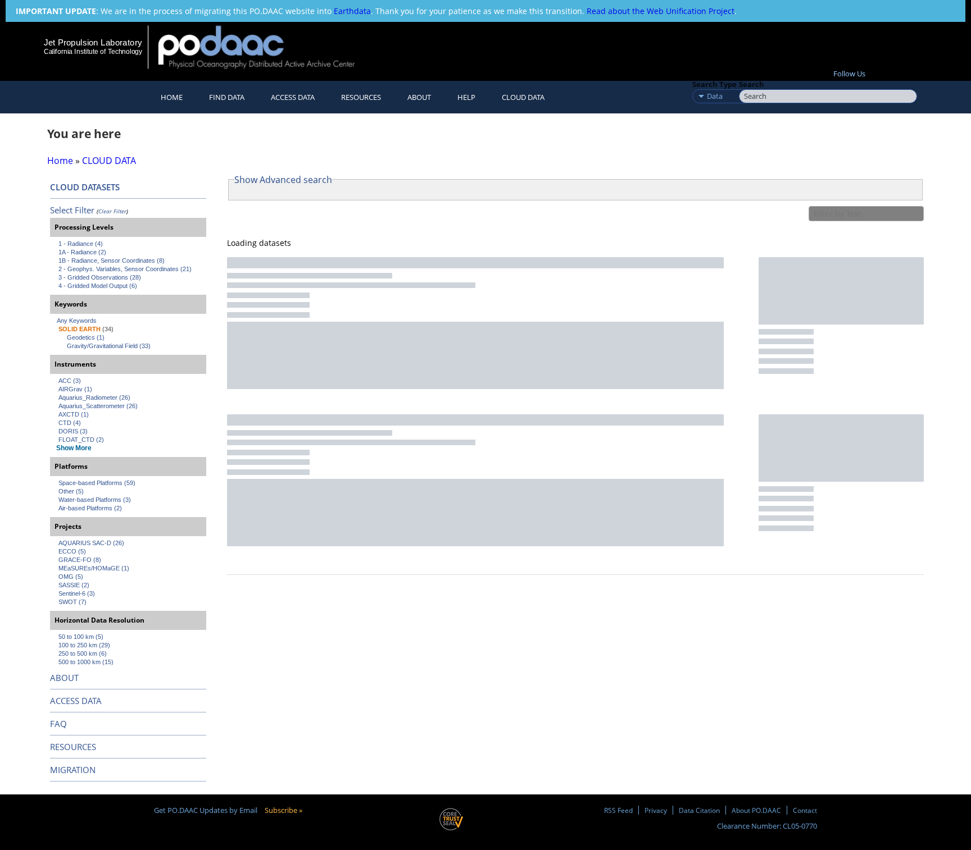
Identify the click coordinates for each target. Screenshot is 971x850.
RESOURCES (361, 97)
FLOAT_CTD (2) (81, 439)
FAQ (58, 723)
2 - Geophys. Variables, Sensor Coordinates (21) (125, 269)
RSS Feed (618, 810)
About (419, 97)
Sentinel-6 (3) (76, 593)
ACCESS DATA (76, 700)
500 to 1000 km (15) (86, 662)
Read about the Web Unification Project (660, 11)
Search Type (714, 84)
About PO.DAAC (756, 810)
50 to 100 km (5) (80, 636)
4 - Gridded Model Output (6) (97, 285)
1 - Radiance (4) (80, 243)
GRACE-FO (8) (79, 559)
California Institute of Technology (93, 52)
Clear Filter (112, 211)
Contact (805, 810)
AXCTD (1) (73, 414)
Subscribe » (283, 810)
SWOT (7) (72, 601)
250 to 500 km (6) (82, 653)
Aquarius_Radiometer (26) (94, 397)
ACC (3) (69, 380)
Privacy (656, 810)
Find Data (226, 97)
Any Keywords (77, 320)
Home (172, 97)
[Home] (266, 46)
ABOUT (64, 677)
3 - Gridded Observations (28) (99, 277)
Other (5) (71, 491)
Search (751, 84)
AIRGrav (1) (75, 389)
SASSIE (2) (73, 585)
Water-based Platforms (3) (94, 499)
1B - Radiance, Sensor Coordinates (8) (111, 260)
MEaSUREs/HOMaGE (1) (93, 568)
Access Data (293, 97)
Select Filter (72, 210)
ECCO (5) (72, 551)
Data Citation (699, 810)
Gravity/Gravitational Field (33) (109, 345)
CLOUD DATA (523, 97)
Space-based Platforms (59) (96, 482)
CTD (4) (69, 422)
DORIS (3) (73, 431)
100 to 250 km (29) (84, 645)
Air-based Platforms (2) (90, 508)
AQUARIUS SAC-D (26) (91, 543)
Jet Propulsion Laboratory (93, 42)
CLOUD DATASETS (85, 187)
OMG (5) (70, 576)
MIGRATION (73, 769)
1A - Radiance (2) (82, 252)
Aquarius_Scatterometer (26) (98, 406)
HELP (466, 97)
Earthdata (352, 11)
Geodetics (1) (86, 337)
